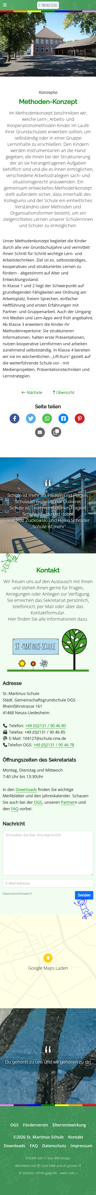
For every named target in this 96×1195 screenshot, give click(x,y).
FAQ (15, 808)
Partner (68, 802)
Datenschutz (54, 1145)
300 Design (62, 1158)
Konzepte (48, 92)
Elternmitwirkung (69, 1125)
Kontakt (75, 1137)
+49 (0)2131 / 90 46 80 (45, 725)
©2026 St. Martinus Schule (38, 1137)
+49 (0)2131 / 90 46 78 (53, 744)
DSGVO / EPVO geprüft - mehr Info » (49, 1173)
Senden (84, 895)
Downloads (26, 789)
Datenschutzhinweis (16, 894)
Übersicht (64, 392)
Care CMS (48, 1166)
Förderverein (35, 1125)
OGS (38, 802)
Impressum (81, 1145)
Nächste (34, 392)
